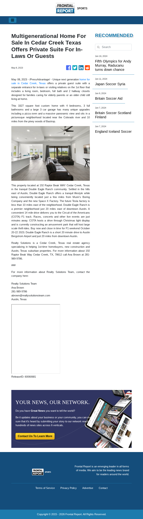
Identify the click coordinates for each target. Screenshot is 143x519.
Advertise (87, 487)
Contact (103, 487)
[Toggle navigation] (12, 20)
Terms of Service (45, 487)
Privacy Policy (68, 487)
